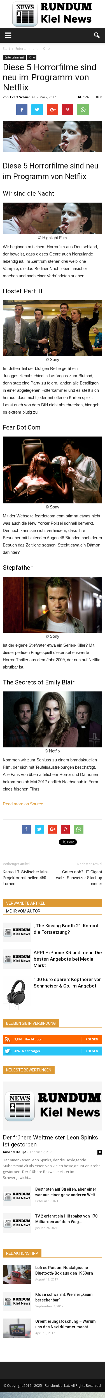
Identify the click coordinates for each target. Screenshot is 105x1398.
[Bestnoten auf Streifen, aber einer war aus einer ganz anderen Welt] (17, 1196)
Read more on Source (23, 803)
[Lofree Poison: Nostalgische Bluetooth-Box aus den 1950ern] (17, 1274)
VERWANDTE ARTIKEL (25, 903)
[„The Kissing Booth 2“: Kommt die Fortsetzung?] (17, 932)
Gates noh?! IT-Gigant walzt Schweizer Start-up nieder (79, 877)
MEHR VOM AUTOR (23, 911)
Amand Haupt (14, 1152)
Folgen (92, 1039)
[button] (97, 35)
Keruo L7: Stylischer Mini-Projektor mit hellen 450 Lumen (26, 877)
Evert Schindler (22, 97)
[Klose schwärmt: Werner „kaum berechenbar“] (17, 1301)
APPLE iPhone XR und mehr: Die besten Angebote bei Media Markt (68, 959)
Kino (32, 57)
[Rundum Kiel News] (52, 14)
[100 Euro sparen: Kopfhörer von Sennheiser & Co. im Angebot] (17, 991)
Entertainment (14, 57)
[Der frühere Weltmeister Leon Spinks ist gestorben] (52, 1106)
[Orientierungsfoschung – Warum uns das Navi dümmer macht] (17, 1328)
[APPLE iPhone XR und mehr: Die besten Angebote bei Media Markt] (17, 959)
